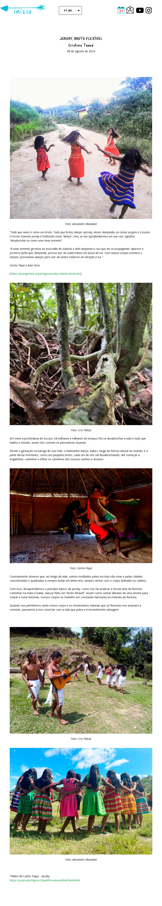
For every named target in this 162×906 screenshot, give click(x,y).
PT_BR (68, 10)
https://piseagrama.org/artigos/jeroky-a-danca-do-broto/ (45, 273)
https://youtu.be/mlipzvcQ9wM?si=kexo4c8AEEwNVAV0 (45, 880)
